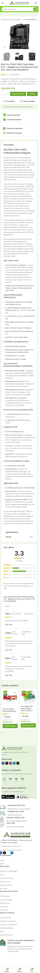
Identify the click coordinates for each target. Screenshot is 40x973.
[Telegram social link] (19, 852)
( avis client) (14, 74)
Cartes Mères (30, 19)
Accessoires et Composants (10, 19)
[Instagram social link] (10, 763)
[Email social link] (8, 852)
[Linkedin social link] (14, 763)
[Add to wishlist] (15, 693)
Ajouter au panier (18, 94)
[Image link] (12, 748)
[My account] (36, 3)
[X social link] (6, 763)
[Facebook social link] (3, 763)
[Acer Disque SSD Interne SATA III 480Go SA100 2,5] (28, 697)
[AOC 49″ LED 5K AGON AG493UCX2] (10, 698)
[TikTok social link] (17, 763)
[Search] (35, 9)
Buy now (32, 94)
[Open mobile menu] (3, 3)
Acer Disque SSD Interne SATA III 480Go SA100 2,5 (27, 708)
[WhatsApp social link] (15, 852)
